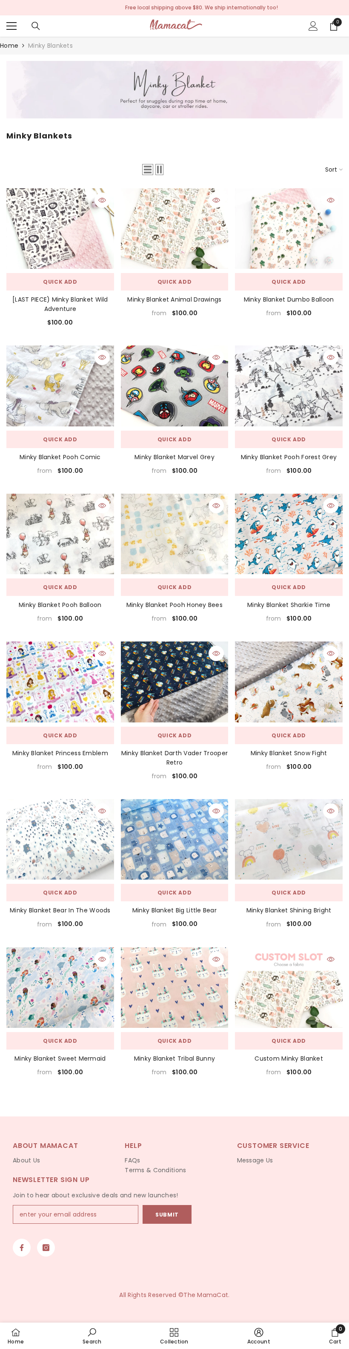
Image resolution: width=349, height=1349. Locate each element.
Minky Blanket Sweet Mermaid (60, 1058)
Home (9, 45)
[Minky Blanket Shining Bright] (289, 839)
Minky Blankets (50, 45)
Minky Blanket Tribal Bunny (174, 1058)
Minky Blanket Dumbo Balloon (289, 299)
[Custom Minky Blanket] (289, 987)
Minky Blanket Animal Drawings (174, 299)
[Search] (36, 26)
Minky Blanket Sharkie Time (288, 605)
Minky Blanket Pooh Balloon (60, 605)
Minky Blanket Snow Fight (289, 753)
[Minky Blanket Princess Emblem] (60, 681)
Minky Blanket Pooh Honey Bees (174, 605)
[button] (147, 169)
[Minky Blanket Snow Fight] (289, 681)
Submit (167, 1214)
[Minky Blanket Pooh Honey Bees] (175, 534)
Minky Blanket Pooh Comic (60, 457)
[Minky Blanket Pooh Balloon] (60, 534)
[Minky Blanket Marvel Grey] (175, 385)
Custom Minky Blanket (289, 1058)
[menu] (11, 26)
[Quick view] (102, 200)
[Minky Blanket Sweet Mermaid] (60, 987)
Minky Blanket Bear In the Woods (60, 910)
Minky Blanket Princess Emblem (60, 753)
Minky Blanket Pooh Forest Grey (289, 457)
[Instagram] (46, 1248)
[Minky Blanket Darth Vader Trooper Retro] (175, 681)
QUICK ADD (60, 281)
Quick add (174, 281)
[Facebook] (22, 1248)
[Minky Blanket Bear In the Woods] (60, 839)
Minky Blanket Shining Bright (289, 910)
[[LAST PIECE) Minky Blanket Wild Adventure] (60, 228)
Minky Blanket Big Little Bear (174, 910)
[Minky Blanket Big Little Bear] (175, 839)
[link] (174, 89)
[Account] (313, 26)
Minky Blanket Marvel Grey (174, 457)
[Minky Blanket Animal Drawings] (175, 228)
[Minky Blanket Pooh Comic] (60, 385)
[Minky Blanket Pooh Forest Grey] (289, 385)
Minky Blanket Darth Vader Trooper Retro (174, 758)
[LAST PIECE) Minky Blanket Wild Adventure (60, 304)
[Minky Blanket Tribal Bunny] (175, 987)
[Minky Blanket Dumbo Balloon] (289, 228)
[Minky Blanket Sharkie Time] (289, 534)
